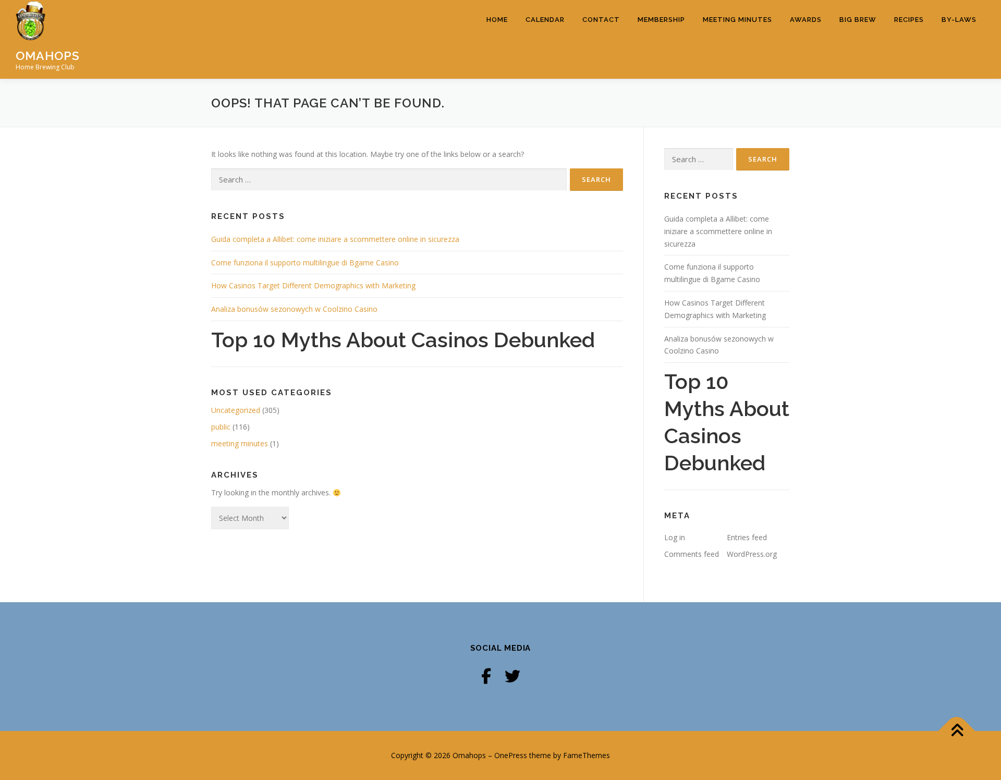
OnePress (510, 755)
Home (497, 19)
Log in (674, 537)
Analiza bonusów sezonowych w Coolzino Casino (294, 309)
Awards (806, 19)
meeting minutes (239, 443)
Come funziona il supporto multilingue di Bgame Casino (305, 262)
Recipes (909, 19)
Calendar (545, 19)
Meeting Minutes (737, 19)
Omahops (48, 55)
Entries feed (747, 537)
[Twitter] (512, 676)
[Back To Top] (956, 731)
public (220, 427)
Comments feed (691, 554)
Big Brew (857, 19)
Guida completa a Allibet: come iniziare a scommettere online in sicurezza (335, 239)
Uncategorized (235, 410)
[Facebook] (486, 676)
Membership (661, 19)
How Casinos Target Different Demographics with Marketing (313, 285)
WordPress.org (752, 554)
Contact (601, 19)
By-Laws (959, 19)
